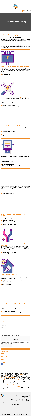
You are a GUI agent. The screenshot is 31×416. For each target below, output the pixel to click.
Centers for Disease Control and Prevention (8, 377)
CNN (23, 376)
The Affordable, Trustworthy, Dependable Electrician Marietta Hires (25, 406)
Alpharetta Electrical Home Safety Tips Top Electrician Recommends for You (25, 399)
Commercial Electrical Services (15, 400)
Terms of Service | (18, 414)
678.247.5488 (26, 11)
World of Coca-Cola (10, 384)
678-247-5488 (3, 357)
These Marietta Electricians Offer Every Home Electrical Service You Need (25, 402)
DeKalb (22, 374)
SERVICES (15, 395)
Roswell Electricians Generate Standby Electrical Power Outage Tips (25, 396)
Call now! (15, 2)
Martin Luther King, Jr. (20, 386)
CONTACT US (15, 405)
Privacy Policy (23, 414)
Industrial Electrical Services (15, 402)
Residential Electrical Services (15, 397)
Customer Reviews (15, 404)
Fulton (5, 375)
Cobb (20, 374)
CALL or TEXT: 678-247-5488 (15, 37)
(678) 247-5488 (4, 402)
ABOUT (15, 394)
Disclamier (27, 414)
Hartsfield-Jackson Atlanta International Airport (12, 379)
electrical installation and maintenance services (18, 68)
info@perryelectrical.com (5, 360)
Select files (15, 339)
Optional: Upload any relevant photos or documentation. (10, 335)
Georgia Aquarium (19, 384)
